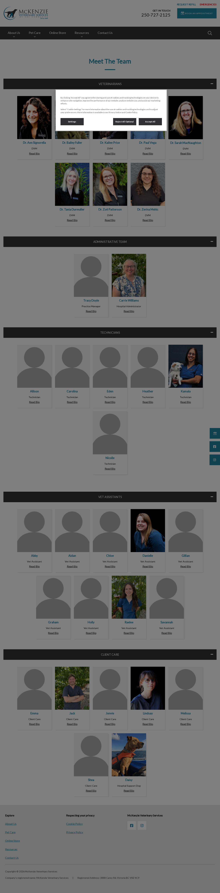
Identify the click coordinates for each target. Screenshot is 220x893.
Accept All (150, 121)
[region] (111, 110)
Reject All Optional (125, 121)
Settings (72, 121)
